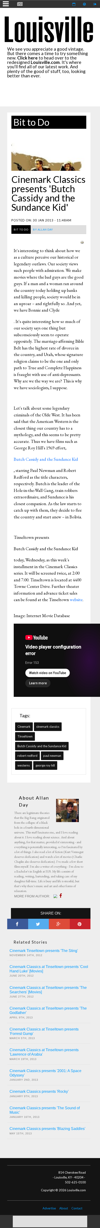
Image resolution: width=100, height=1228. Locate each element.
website (76, 599)
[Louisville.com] (55, 896)
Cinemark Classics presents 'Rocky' (39, 1091)
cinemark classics (47, 726)
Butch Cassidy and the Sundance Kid (41, 746)
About (63, 1208)
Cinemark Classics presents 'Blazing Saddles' (47, 1129)
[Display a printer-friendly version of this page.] (82, 242)
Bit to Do (31, 122)
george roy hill (45, 765)
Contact (76, 1208)
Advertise (49, 1208)
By (43, 229)
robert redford (27, 755)
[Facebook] (61, 895)
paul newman (52, 755)
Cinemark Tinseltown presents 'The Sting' (44, 951)
